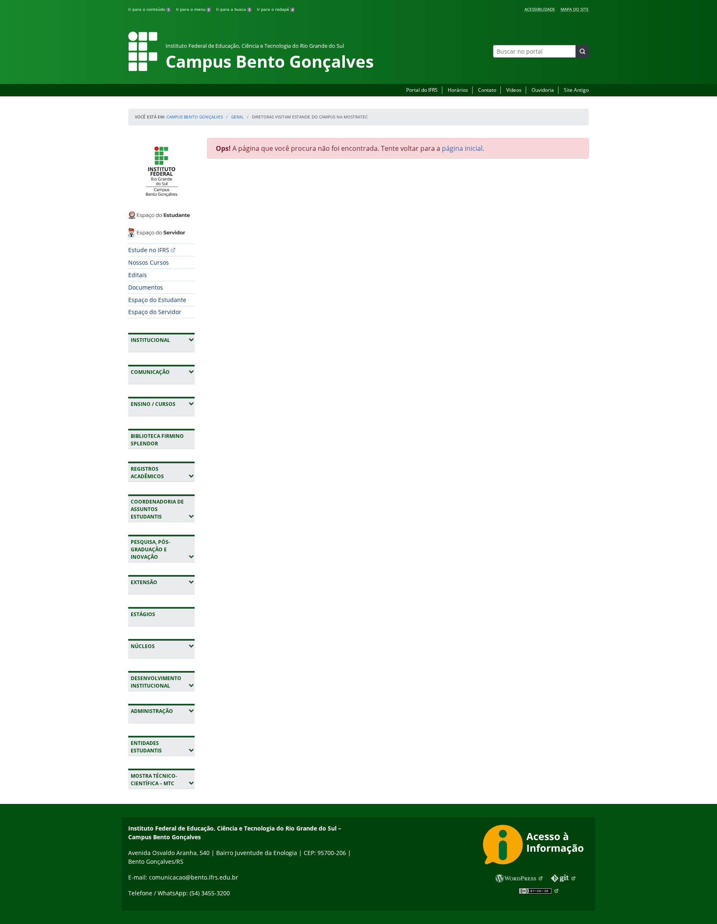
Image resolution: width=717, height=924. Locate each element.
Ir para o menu (193, 9)
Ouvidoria (543, 89)
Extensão (163, 582)
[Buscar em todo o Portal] (582, 51)
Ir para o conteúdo (148, 9)
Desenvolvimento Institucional (163, 682)
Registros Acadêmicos (163, 472)
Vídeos (514, 89)
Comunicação (163, 372)
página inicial (462, 148)
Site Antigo (576, 89)
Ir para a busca (233, 9)
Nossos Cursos (148, 262)
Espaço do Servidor (154, 312)
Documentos (145, 287)
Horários (458, 89)
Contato (487, 89)
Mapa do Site (575, 9)
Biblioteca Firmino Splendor (157, 440)
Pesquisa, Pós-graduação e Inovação (163, 549)
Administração (163, 711)
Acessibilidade (539, 9)
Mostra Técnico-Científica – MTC (163, 779)
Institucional (163, 340)
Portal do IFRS (422, 89)
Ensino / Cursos (163, 404)
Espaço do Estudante (157, 300)
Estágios (143, 614)
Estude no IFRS (148, 250)
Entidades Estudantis (163, 747)
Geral (237, 117)
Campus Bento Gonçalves (194, 117)
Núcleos (163, 646)
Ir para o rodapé (275, 9)
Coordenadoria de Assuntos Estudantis (163, 509)
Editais (137, 275)
